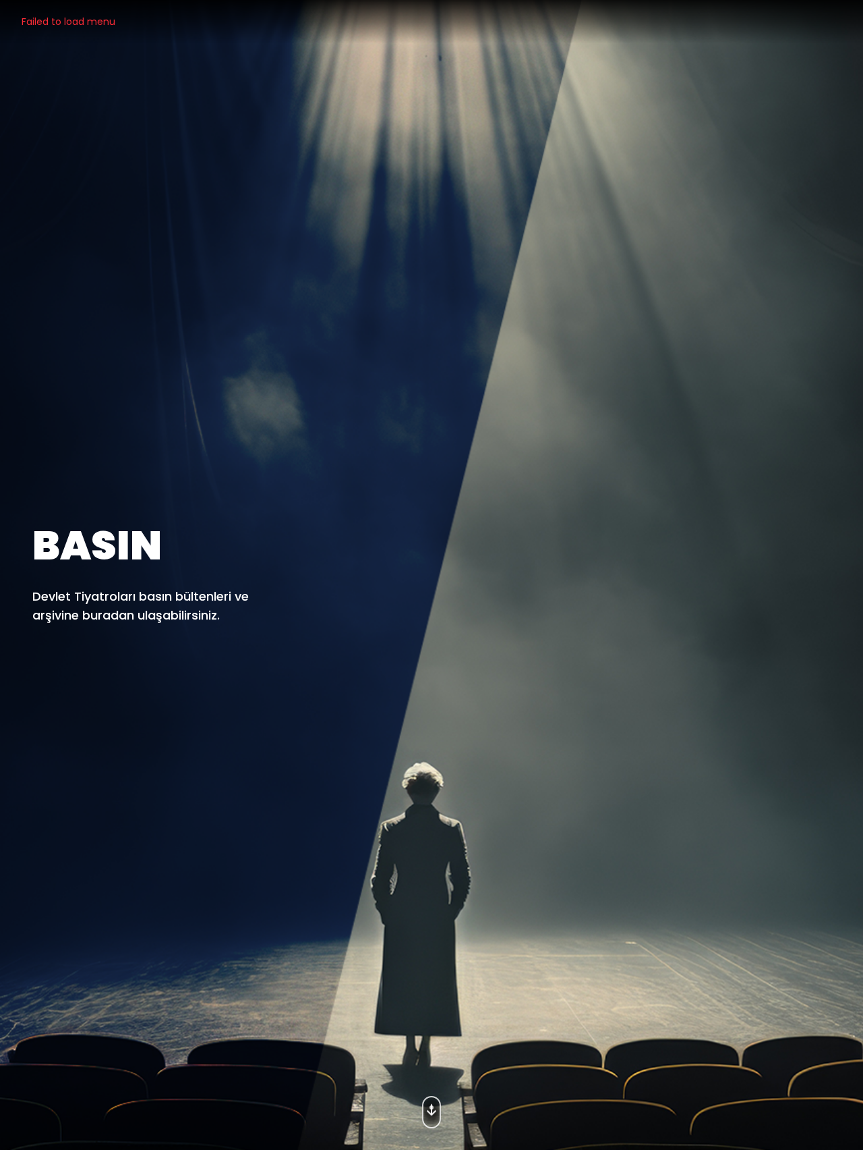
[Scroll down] (431, 1108)
